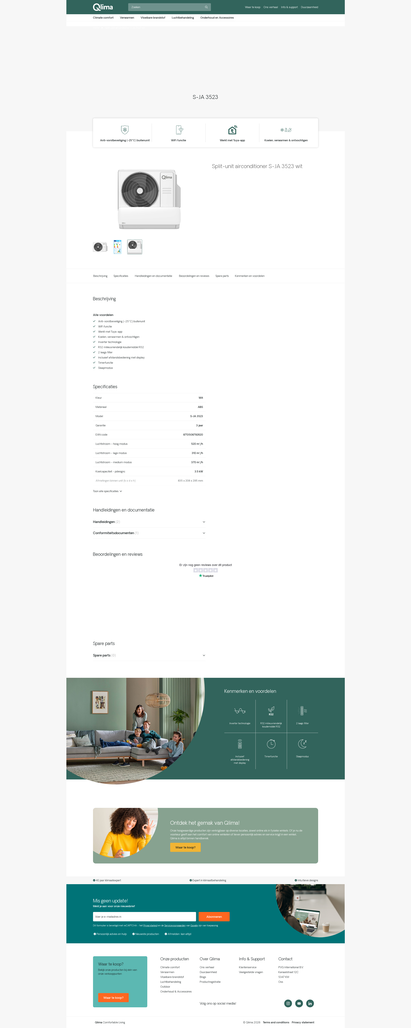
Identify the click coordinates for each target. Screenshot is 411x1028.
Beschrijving (100, 275)
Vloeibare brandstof (172, 976)
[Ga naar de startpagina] (103, 7)
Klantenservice (247, 967)
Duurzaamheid (309, 7)
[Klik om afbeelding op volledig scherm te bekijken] (149, 199)
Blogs (203, 976)
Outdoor (165, 986)
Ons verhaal (271, 7)
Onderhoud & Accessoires (176, 991)
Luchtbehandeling (170, 981)
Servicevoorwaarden (175, 925)
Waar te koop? (113, 997)
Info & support (289, 7)
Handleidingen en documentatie (153, 275)
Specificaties (121, 275)
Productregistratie (210, 981)
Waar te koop (252, 7)
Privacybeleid (150, 925)
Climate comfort (170, 967)
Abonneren (214, 916)
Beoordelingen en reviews (194, 275)
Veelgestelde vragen (251, 972)
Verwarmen (167, 972)
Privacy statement (303, 1022)
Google (194, 925)
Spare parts (222, 275)
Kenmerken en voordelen (250, 275)
